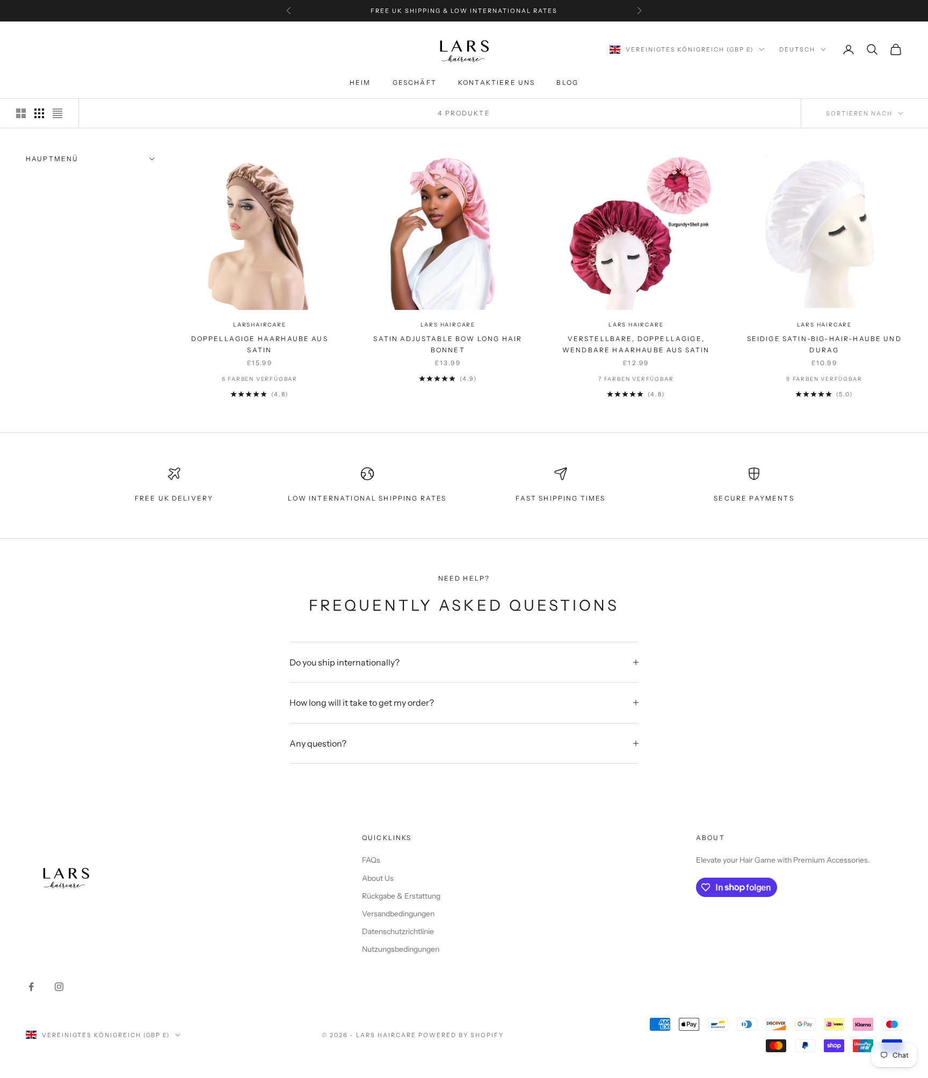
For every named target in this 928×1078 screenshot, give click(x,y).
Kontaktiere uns (496, 83)
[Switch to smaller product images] (39, 113)
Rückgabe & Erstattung (401, 896)
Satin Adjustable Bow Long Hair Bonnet (447, 344)
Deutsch (797, 49)
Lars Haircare (448, 324)
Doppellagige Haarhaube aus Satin (259, 344)
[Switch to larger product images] (21, 113)
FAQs (371, 860)
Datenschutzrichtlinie (398, 931)
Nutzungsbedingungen (400, 949)
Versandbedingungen (398, 913)
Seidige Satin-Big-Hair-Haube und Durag (824, 344)
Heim (360, 83)
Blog (567, 83)
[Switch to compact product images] (57, 113)
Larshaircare (259, 324)
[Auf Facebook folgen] (31, 986)
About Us (378, 878)
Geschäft (415, 83)
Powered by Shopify (461, 1035)
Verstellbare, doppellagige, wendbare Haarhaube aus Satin (635, 344)
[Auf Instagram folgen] (59, 986)
